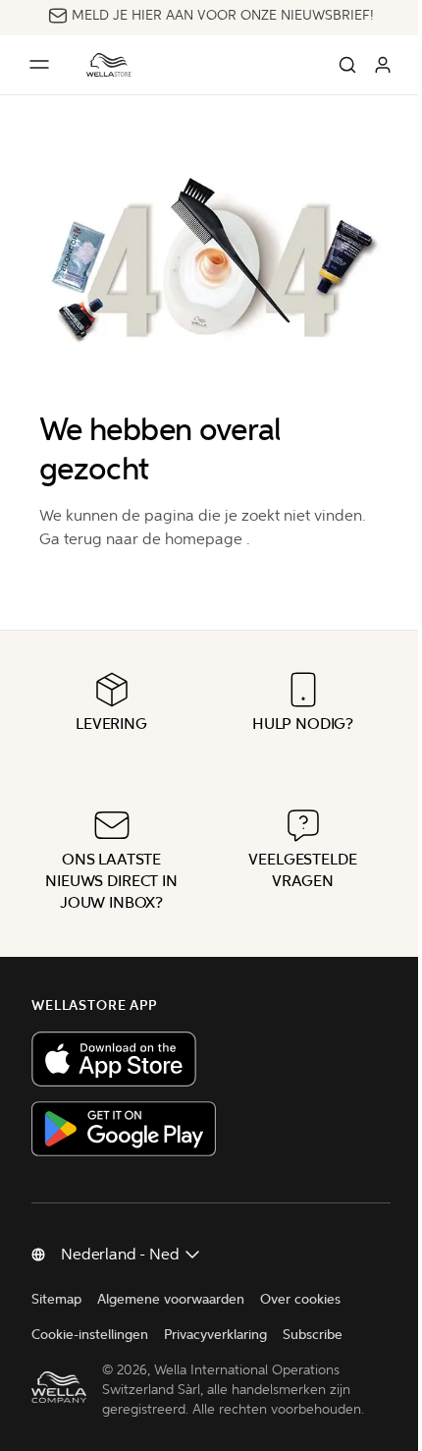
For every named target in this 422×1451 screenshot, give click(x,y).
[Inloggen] (382, 65)
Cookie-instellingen (89, 1334)
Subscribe (313, 1334)
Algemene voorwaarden (170, 1299)
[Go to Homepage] (109, 65)
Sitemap (56, 1299)
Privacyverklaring (215, 1334)
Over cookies (300, 1299)
